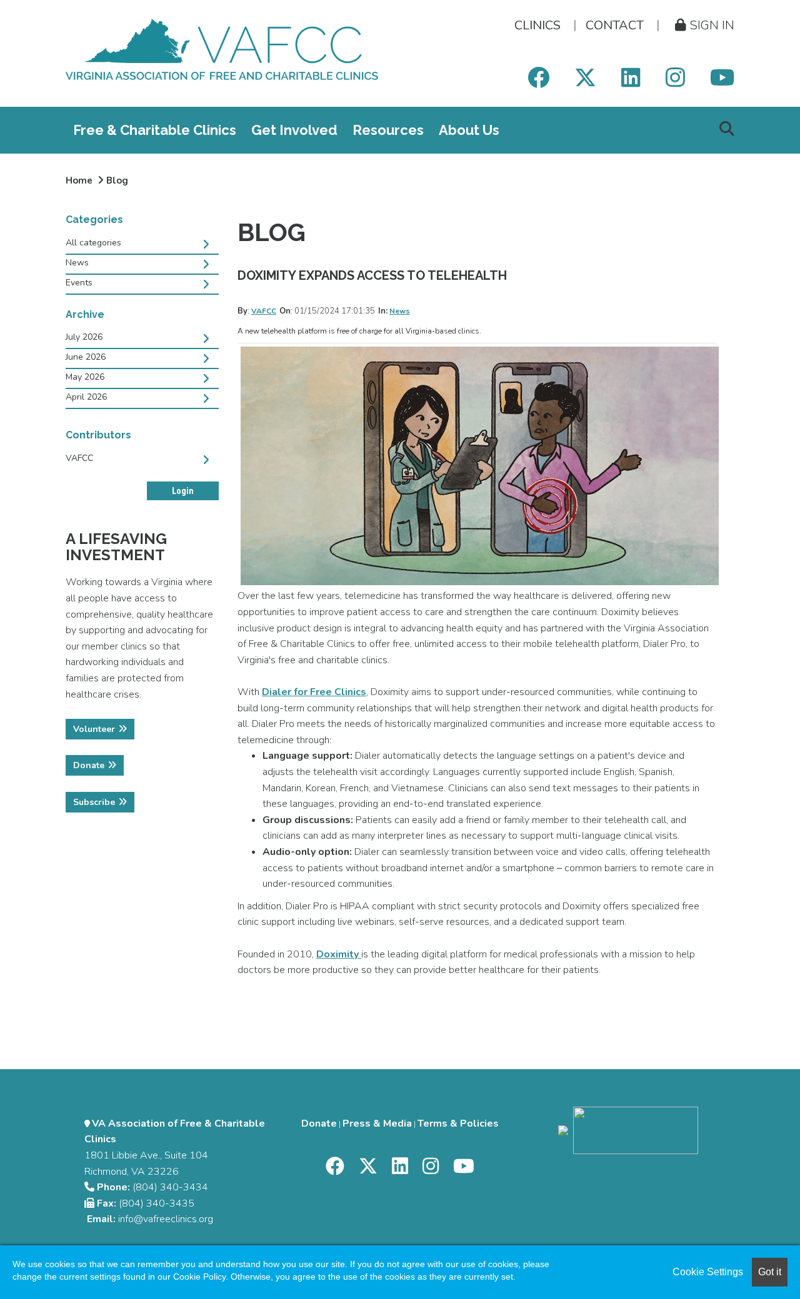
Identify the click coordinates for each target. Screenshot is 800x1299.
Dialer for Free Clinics (314, 692)
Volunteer (94, 729)
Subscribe (94, 802)
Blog (117, 180)
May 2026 (85, 377)
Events (79, 283)
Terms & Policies (458, 1123)
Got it (769, 1272)
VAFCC (263, 311)
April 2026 (86, 397)
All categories (93, 243)
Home (79, 180)
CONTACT (615, 25)
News (399, 311)
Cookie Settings (707, 1272)
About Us (469, 130)
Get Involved (294, 130)
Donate (88, 765)
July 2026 (84, 337)
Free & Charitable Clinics (154, 130)
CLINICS (537, 25)
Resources (388, 130)
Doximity (338, 954)
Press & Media (377, 1123)
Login (183, 491)
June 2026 (86, 357)
